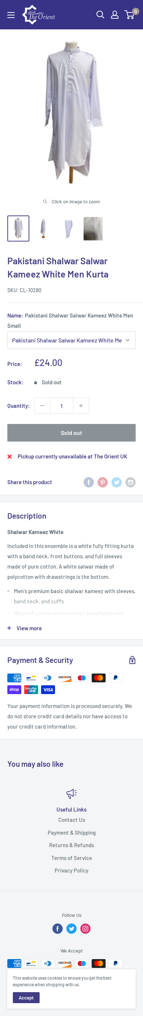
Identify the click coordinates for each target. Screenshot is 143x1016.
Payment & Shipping (72, 832)
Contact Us (71, 819)
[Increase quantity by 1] (81, 405)
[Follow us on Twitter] (71, 929)
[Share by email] (130, 481)
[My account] (114, 15)
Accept (26, 998)
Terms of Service (71, 857)
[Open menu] (11, 15)
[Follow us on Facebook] (57, 929)
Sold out (71, 432)
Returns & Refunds (71, 845)
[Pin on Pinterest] (103, 481)
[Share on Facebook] (89, 481)
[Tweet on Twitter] (116, 481)
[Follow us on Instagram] (85, 929)
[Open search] (100, 15)
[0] (129, 14)
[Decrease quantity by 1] (42, 405)
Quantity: (18, 405)
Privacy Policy (71, 870)
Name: (70, 320)
